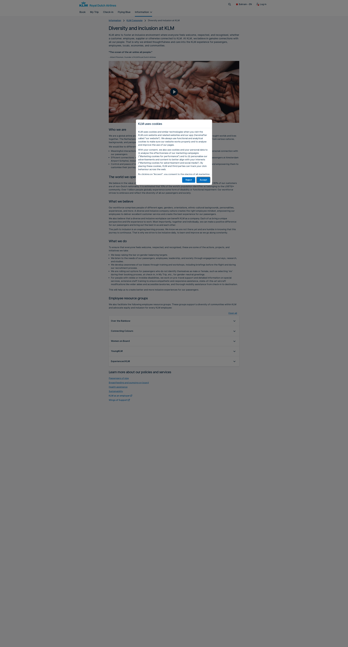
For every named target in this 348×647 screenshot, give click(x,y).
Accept (203, 180)
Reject (189, 180)
